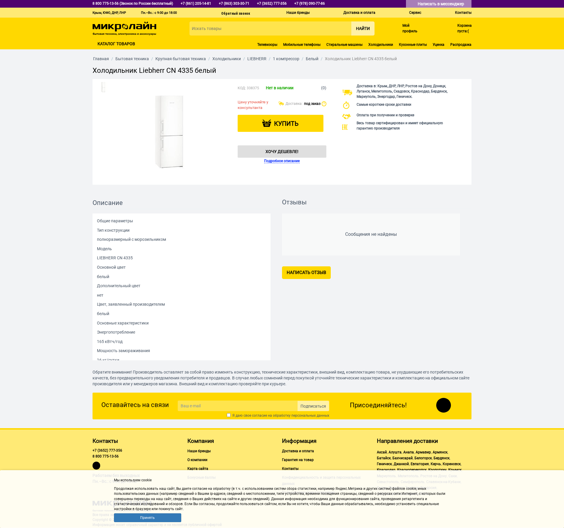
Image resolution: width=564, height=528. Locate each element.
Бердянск (441, 458)
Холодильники (380, 45)
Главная (101, 58)
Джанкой (401, 464)
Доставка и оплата (359, 13)
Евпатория (420, 464)
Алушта (395, 452)
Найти (363, 28)
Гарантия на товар (298, 460)
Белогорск (423, 458)
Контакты (463, 13)
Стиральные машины (344, 45)
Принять (147, 518)
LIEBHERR (256, 58)
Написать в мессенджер (441, 3)
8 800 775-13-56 (106, 456)
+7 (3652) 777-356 (107, 450)
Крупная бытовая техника (180, 58)
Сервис (415, 13)
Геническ (384, 464)
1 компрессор (286, 58)
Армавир (423, 452)
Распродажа (460, 45)
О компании (197, 460)
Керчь (436, 464)
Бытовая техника (132, 58)
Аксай (382, 452)
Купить (286, 123)
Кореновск (452, 464)
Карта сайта (197, 469)
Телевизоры (267, 45)
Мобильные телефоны (301, 45)
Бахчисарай (402, 458)
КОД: (242, 88)
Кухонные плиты (413, 45)
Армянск (440, 452)
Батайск (384, 458)
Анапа (408, 452)
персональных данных (310, 415)
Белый (312, 58)
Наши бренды (298, 13)
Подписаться (313, 406)
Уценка (438, 45)
